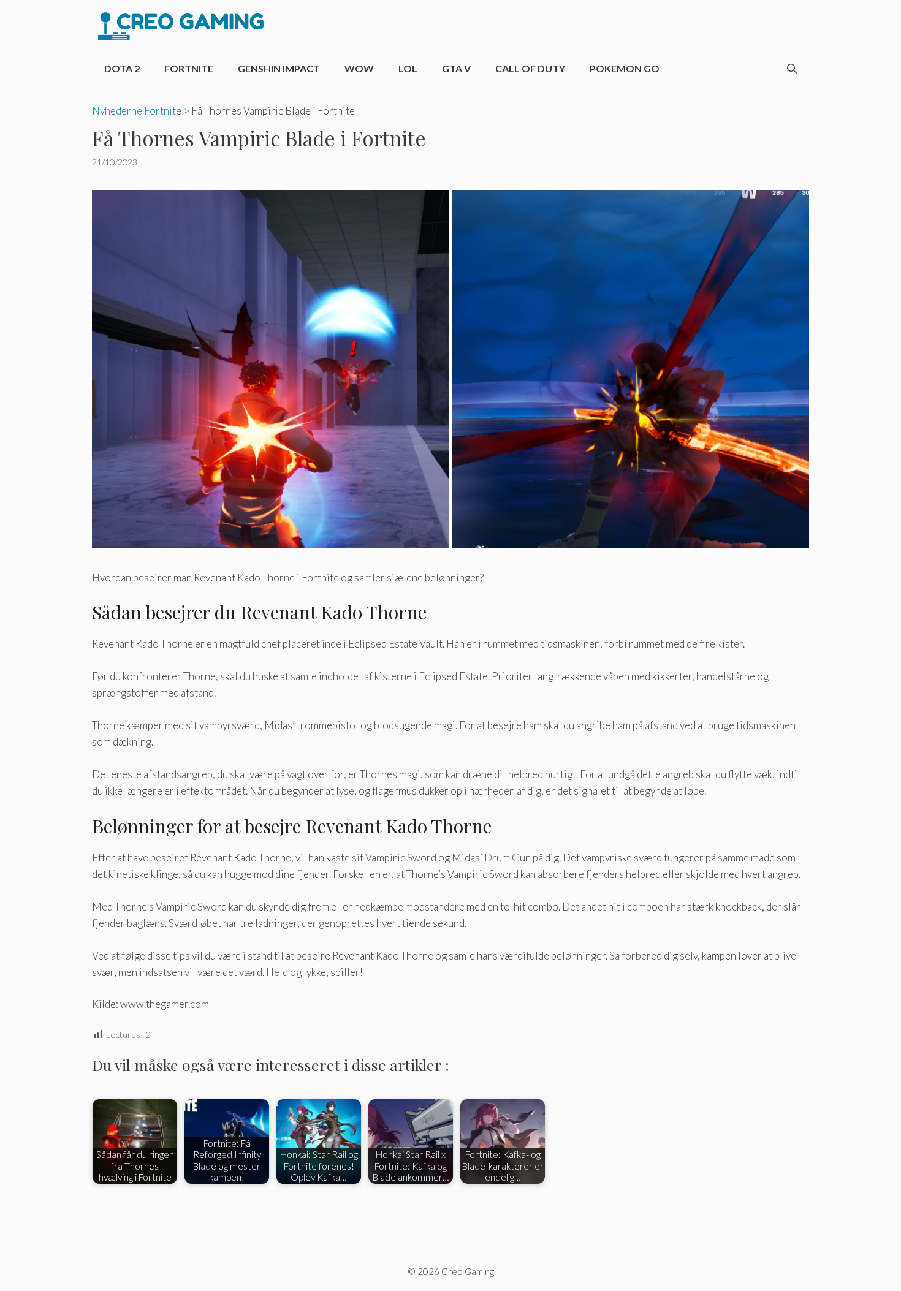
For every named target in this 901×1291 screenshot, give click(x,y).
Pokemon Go (625, 68)
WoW (359, 68)
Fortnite (188, 68)
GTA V (456, 68)
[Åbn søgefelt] (792, 68)
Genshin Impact (279, 68)
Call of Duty (530, 68)
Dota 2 (122, 68)
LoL (407, 68)
